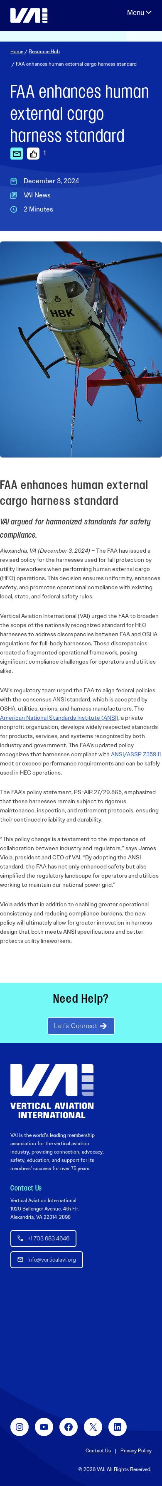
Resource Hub (44, 51)
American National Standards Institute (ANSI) (59, 717)
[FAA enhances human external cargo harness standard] (16, 153)
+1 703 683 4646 (48, 1238)
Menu (139, 12)
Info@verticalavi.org (51, 1259)
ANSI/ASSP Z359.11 (136, 754)
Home (16, 51)
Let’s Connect (75, 1025)
